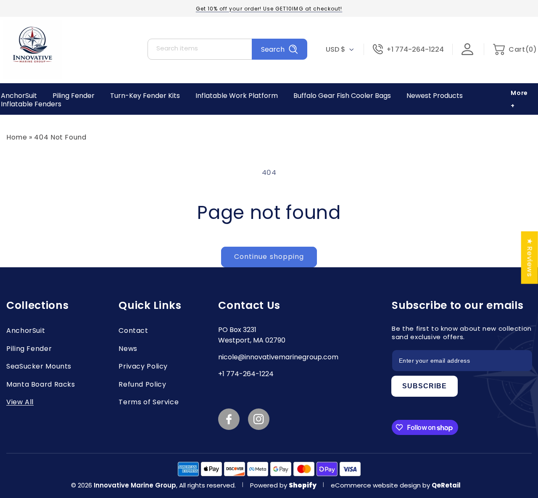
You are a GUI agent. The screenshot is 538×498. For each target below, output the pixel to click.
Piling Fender (29, 348)
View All (20, 402)
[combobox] (227, 49)
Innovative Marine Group (135, 485)
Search (273, 49)
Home (16, 137)
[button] (515, 49)
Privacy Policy (143, 366)
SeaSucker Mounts (38, 366)
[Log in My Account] (472, 49)
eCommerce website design (376, 485)
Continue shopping (269, 256)
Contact (133, 330)
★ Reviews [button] (530, 257)
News (128, 348)
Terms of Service (149, 402)
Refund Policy (142, 384)
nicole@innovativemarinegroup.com (278, 357)
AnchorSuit (25, 330)
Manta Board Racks (40, 384)
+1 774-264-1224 (415, 49)
